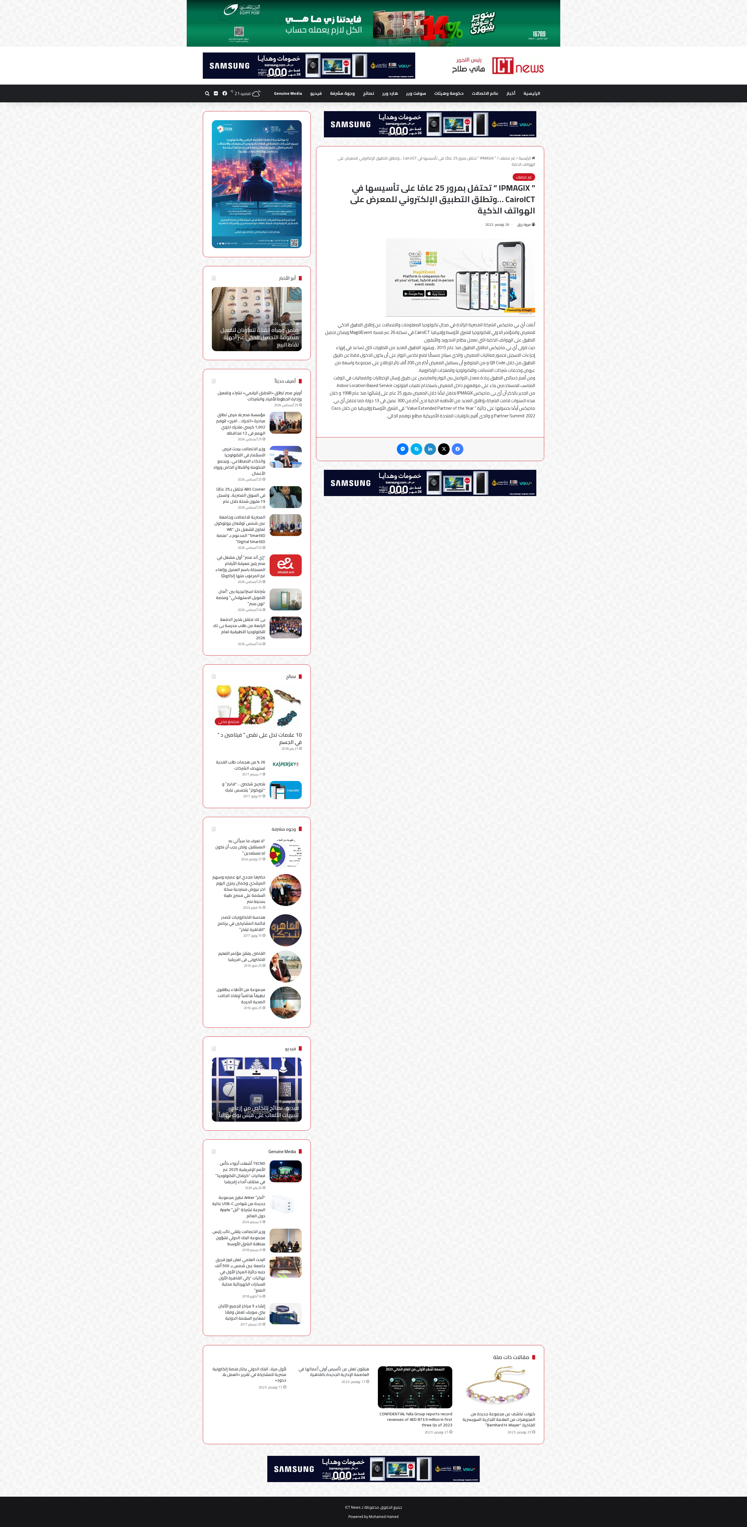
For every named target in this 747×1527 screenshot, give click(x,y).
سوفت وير (416, 93)
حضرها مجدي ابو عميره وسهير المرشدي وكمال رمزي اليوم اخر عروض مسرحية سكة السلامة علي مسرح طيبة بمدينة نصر (238, 889)
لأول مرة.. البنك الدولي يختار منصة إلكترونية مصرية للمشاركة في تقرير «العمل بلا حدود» (249, 1374)
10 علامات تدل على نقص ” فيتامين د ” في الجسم (259, 738)
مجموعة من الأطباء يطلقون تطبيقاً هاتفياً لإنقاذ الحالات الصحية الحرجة (241, 996)
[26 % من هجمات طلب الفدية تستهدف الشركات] (286, 764)
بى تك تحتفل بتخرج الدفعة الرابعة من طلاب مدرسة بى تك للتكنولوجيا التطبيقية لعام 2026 (239, 629)
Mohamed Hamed (384, 1516)
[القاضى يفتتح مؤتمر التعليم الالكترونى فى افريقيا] (286, 966)
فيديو (316, 93)
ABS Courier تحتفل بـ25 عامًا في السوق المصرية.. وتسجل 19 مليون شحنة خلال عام (240, 495)
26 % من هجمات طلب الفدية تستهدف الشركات (240, 765)
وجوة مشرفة (342, 93)
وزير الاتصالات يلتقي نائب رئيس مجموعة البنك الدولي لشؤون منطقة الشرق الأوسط (238, 1238)
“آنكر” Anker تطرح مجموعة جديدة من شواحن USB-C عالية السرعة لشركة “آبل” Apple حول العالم (238, 1207)
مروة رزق (524, 224)
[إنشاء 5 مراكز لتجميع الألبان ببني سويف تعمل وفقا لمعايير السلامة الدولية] (286, 1313)
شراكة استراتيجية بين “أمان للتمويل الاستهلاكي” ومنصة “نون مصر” (240, 597)
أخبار (511, 93)
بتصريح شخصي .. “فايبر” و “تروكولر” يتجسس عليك (243, 787)
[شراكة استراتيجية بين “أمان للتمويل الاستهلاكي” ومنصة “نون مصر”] (286, 599)
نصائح (368, 93)
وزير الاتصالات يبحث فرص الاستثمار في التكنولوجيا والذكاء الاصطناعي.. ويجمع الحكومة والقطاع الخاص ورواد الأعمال (239, 461)
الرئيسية (531, 93)
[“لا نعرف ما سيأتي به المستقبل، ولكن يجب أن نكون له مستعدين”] (286, 854)
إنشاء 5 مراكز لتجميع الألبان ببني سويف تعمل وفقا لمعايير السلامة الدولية (241, 1312)
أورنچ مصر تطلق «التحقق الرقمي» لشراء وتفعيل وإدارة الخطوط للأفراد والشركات (260, 396)
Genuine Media (288, 93)
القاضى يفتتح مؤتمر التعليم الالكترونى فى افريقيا (241, 956)
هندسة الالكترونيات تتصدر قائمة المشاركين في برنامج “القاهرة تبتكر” (241, 923)
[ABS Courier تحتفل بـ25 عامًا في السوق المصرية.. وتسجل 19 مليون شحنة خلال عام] (286, 497)
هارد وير (390, 93)
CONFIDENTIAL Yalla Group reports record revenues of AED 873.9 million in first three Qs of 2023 (416, 1419)
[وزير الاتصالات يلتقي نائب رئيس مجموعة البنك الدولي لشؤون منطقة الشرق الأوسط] (286, 1241)
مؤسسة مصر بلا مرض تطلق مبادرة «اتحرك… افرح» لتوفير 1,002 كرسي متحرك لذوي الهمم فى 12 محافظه (240, 424)
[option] (257, 319)
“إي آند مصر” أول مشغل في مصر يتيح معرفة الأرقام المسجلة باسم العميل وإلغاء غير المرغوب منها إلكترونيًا (240, 566)
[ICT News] (497, 65)
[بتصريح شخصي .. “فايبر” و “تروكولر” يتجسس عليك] (286, 790)
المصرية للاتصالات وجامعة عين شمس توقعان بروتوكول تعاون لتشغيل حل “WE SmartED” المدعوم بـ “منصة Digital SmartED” (239, 529)
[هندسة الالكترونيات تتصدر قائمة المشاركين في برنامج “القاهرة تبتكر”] (286, 930)
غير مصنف (507, 158)
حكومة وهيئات (449, 93)
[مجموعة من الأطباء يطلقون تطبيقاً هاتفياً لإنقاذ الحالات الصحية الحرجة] (286, 1003)
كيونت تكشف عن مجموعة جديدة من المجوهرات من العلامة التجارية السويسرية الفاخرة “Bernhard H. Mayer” (498, 1419)
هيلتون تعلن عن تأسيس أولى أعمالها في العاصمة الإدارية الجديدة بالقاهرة (334, 1371)
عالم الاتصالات (485, 93)
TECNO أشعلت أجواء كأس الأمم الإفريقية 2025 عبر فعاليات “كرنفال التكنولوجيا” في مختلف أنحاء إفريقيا (240, 1172)
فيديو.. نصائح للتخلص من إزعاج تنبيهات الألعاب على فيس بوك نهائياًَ (259, 1111)
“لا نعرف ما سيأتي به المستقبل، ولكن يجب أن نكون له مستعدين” (240, 847)
